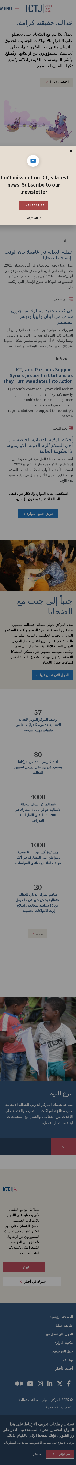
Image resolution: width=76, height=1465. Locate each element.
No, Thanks (33, 218)
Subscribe (35, 205)
